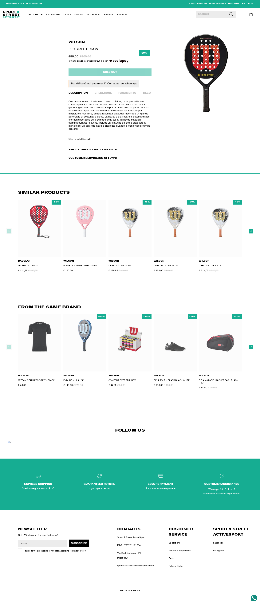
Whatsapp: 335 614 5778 (221, 489)
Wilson (77, 42)
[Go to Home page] (11, 14)
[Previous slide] (9, 231)
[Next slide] (251, 231)
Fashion (122, 14)
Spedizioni (174, 542)
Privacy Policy (79, 551)
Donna (78, 14)
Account (233, 4)
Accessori (93, 14)
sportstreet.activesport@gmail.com (135, 565)
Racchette (35, 14)
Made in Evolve (130, 591)
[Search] (231, 14)
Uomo (67, 14)
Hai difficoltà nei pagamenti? (104, 83)
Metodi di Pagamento (180, 550)
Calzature (53, 14)
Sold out (110, 72)
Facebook (218, 542)
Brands (108, 14)
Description (78, 93)
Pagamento (127, 93)
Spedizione (103, 93)
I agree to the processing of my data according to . (55, 551)
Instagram (218, 550)
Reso (147, 93)
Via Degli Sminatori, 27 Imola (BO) (129, 555)
